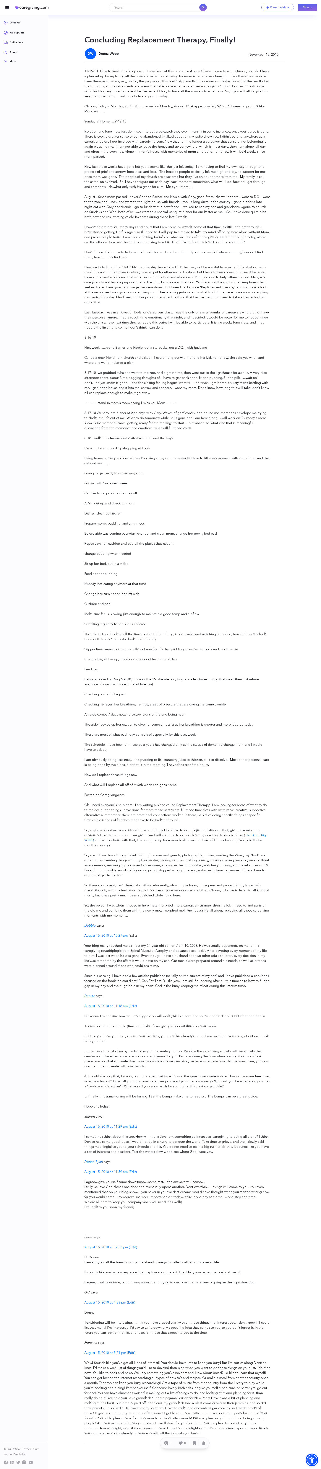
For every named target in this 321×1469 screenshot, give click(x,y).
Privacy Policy (30, 1449)
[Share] (203, 1443)
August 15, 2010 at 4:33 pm (105, 1302)
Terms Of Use (12, 1449)
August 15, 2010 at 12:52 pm (106, 1247)
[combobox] (158, 7)
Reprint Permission (15, 1454)
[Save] (194, 1443)
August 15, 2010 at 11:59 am (106, 1172)
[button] (312, 1459)
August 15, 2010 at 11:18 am (106, 1006)
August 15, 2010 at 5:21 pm (105, 1352)
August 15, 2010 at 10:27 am (106, 935)
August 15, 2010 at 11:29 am (106, 1126)
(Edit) (133, 1006)
